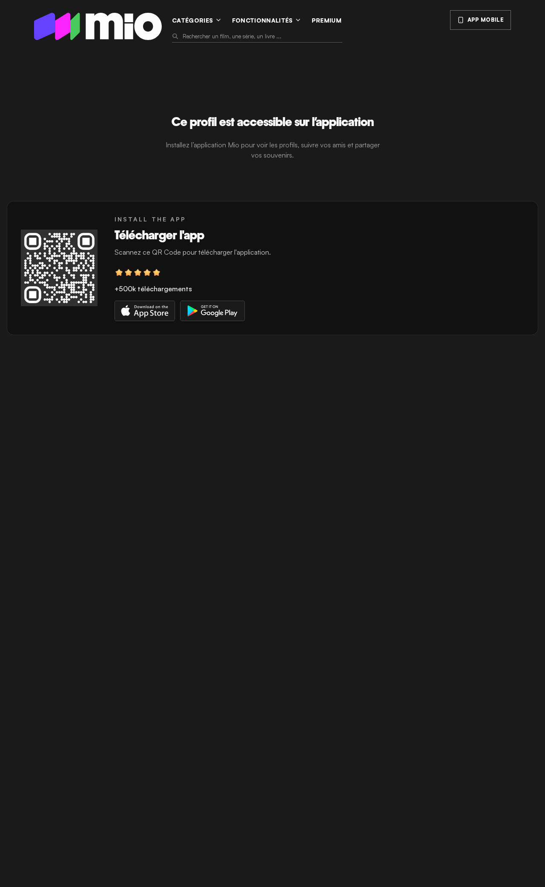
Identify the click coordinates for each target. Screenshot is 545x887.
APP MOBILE (486, 19)
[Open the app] (59, 268)
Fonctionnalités (262, 20)
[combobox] (261, 36)
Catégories (192, 20)
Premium (326, 20)
